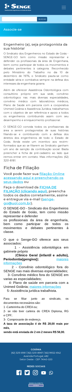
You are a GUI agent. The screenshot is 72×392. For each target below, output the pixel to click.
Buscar (42, 19)
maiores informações (45, 287)
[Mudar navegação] (64, 7)
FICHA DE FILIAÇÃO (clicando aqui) (29, 189)
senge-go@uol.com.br (29, 201)
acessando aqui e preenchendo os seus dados (33, 178)
